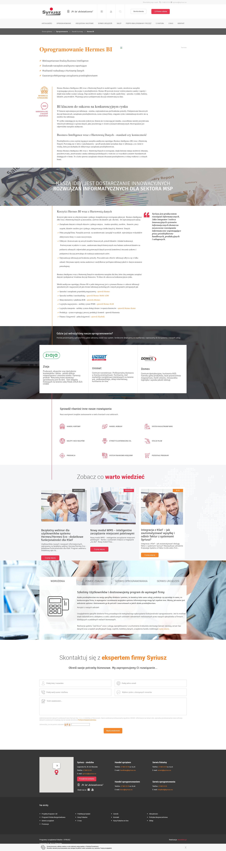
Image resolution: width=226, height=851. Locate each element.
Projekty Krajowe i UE (49, 814)
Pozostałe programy (160, 455)
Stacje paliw (157, 441)
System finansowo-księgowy (121, 455)
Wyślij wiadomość (113, 731)
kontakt (181, 23)
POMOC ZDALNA (94, 581)
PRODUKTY (128, 490)
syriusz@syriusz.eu (89, 774)
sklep (119, 23)
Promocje (45, 824)
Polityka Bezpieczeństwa (158, 817)
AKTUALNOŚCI (78, 490)
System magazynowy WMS (162, 426)
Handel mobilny (115, 426)
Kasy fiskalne (82, 817)
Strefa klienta (138, 11)
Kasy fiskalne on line (120, 821)
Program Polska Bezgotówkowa (53, 817)
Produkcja (71, 455)
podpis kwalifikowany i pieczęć (138, 23)
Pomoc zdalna (161, 11)
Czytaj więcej (50, 558)
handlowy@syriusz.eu (128, 770)
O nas (79, 821)
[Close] (57, 765)
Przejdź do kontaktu (86, 779)
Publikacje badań (83, 814)
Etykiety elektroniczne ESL (120, 441)
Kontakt (116, 817)
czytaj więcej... (164, 629)
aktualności (47, 23)
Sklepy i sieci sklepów (76, 441)
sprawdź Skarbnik (98, 316)
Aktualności (153, 814)
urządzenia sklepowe (85, 23)
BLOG (178, 490)
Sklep (151, 821)
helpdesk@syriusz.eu (165, 790)
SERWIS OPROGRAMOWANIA (131, 581)
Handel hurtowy (77, 32)
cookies (64, 846)
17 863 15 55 (87, 770)
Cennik (115, 814)
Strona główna (47, 32)
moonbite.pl (182, 839)
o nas (171, 23)
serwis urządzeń (105, 23)
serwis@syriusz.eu (164, 770)
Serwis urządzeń (48, 821)
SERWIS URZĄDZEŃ (168, 581)
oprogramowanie (64, 23)
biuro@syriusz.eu (126, 790)
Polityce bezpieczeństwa (87, 720)
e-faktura (160, 23)
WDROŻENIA (58, 581)
